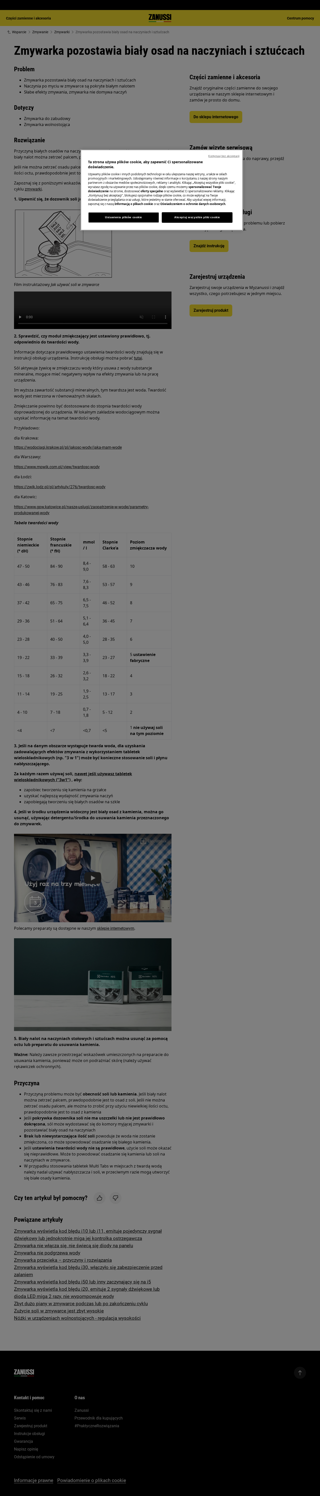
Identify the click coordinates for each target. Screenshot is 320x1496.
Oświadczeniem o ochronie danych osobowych (192, 204)
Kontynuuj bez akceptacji (223, 156)
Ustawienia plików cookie (123, 217)
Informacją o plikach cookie (133, 204)
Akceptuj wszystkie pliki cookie (197, 217)
